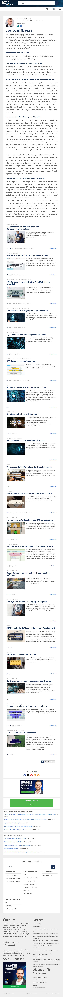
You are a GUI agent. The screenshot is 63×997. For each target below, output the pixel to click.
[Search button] (56, 3)
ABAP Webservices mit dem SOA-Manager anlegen (17, 845)
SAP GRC (27, 890)
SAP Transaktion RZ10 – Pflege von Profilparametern (18, 829)
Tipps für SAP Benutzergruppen (12, 823)
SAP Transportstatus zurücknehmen (13, 841)
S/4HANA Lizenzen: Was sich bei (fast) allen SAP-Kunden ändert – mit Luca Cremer (26, 819)
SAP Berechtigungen (12, 224)
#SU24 (18, 354)
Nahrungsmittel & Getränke (40, 982)
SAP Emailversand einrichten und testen (15, 838)
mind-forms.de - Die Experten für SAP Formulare (45, 940)
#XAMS (29, 380)
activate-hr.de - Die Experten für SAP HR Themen (46, 943)
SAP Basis (9, 385)
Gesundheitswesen (38, 979)
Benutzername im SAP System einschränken (26, 387)
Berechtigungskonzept (25, 279)
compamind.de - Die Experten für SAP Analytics (45, 933)
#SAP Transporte (17, 725)
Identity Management (30, 884)
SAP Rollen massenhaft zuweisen (21, 361)
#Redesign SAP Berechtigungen (18, 380)
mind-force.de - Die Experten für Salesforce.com (45, 951)
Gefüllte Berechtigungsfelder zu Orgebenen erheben (30, 546)
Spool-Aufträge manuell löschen (21, 654)
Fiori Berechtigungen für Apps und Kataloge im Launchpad (19, 852)
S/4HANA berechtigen (30, 887)
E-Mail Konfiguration (18, 730)
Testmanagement (11, 908)
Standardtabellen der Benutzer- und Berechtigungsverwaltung (23, 228)
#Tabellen (31, 248)
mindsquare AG (56, 993)
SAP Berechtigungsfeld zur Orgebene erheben (27, 255)
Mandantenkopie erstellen (11, 848)
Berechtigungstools (30, 881)
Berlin (11, 950)
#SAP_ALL (28, 303)
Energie (35, 985)
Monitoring (9, 905)
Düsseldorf (25, 950)
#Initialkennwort (18, 513)
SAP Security (10, 438)
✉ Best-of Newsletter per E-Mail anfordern (31, 803)
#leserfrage (13, 354)
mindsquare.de (36, 924)
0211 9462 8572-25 (14, 942)
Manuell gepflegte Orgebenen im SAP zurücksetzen (30, 520)
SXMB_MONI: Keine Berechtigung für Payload (27, 602)
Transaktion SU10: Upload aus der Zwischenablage (29, 467)
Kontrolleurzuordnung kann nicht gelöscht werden (29, 681)
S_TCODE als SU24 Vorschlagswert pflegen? (26, 335)
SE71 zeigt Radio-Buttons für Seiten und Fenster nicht (31, 628)
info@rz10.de (11, 945)
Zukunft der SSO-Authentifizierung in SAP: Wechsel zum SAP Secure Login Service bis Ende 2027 (29, 814)
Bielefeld (16, 950)
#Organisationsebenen (19, 274)
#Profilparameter (28, 513)
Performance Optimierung (13, 878)
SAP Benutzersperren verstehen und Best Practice (29, 493)
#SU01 (14, 433)
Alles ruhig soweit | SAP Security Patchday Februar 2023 (18, 826)
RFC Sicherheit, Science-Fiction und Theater (26, 440)
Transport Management (19, 704)
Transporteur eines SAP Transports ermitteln (27, 706)
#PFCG (15, 539)
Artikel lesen (53, 248)
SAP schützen (28, 893)
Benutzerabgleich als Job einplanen (23, 414)
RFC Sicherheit (18, 438)
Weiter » (51, 762)
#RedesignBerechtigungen (21, 248)
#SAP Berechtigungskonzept (17, 303)
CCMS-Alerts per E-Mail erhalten (21, 733)
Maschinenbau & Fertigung (40, 977)
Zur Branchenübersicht (39, 987)
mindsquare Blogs (37, 926)
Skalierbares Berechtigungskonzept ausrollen (27, 311)
